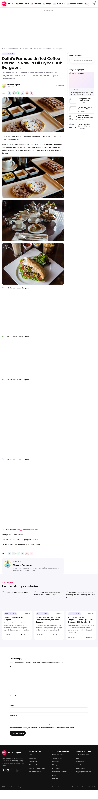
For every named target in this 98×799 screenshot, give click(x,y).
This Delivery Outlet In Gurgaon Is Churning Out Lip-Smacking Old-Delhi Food (80, 619)
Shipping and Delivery (83, 772)
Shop (77, 758)
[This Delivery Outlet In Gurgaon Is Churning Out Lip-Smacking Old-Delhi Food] (81, 601)
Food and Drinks (13, 49)
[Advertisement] (49, 27)
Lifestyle (55, 765)
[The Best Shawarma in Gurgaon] (17, 601)
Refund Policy (80, 768)
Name (13, 696)
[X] (14, 93)
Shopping (55, 762)
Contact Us (33, 762)
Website (13, 715)
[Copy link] (31, 93)
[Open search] (89, 4)
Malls (54, 775)
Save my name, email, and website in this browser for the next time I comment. (42, 728)
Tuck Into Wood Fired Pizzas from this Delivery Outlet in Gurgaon (48, 619)
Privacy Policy (34, 765)
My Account (80, 762)
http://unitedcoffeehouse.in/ (28, 530)
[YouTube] (12, 770)
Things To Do (57, 758)
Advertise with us (35, 772)
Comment (14, 667)
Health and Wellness (59, 772)
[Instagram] (8, 770)
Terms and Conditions (37, 768)
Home (4, 49)
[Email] (27, 93)
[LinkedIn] (22, 93)
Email (13, 706)
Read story (24, 635)
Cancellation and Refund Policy (86, 787)
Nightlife (55, 778)
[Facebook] (9, 93)
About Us (32, 758)
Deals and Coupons (83, 755)
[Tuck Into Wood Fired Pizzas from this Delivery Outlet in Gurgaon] (49, 601)
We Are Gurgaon (13, 85)
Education (55, 768)
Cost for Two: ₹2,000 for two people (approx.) (20, 539)
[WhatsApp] (18, 93)
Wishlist (78, 765)
